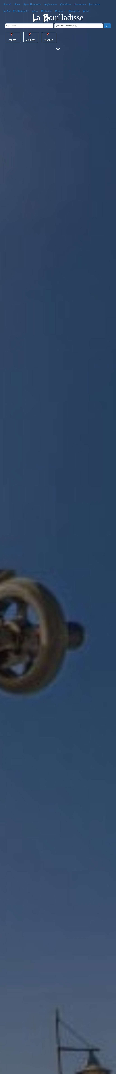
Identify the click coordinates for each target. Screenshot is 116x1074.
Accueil (7, 4)
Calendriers (65, 4)
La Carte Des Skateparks (15, 11)
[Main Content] (58, 49)
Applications (50, 4)
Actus (17, 4)
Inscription (94, 4)
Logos (35, 11)
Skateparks (74, 11)
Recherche (46, 11)
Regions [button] (59, 11)
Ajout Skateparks (32, 4)
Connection (80, 4)
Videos (86, 11)
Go (108, 26)
